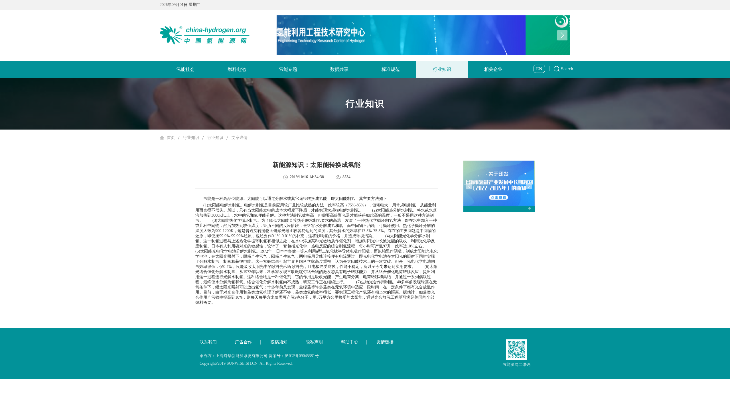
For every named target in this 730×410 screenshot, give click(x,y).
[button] (562, 35)
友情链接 (385, 342)
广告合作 (243, 342)
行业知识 (442, 69)
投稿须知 (278, 342)
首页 (171, 138)
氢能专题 (288, 69)
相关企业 (493, 69)
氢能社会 (185, 69)
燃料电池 (237, 69)
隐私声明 (314, 342)
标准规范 (391, 69)
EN (539, 68)
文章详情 (240, 138)
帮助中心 (349, 342)
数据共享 (339, 69)
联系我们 (208, 342)
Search (567, 68)
